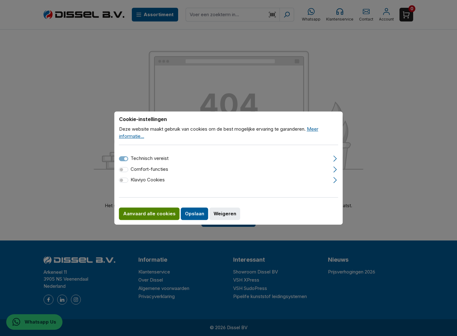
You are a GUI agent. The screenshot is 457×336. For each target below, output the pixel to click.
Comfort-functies (149, 169)
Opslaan (194, 214)
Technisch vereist (149, 158)
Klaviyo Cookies (148, 180)
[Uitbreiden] (335, 158)
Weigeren (225, 214)
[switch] (123, 169)
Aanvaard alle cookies (149, 214)
